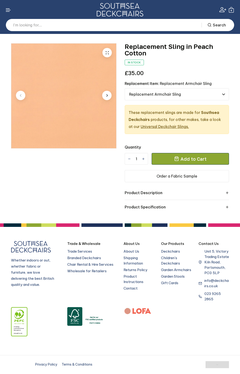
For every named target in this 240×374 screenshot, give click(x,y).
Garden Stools (173, 276)
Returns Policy (135, 270)
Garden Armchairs (176, 270)
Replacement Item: (168, 83)
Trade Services (79, 251)
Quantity (133, 147)
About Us (131, 251)
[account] (222, 9)
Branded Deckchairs (84, 258)
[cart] (231, 10)
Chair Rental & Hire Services (90, 264)
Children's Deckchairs (170, 260)
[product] (107, 52)
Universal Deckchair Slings (164, 126)
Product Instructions (133, 279)
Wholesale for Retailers (87, 271)
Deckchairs (170, 251)
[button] (8, 10)
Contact (131, 288)
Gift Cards (169, 283)
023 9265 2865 (212, 296)
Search (219, 25)
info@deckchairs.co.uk (216, 283)
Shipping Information (133, 260)
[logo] (120, 10)
